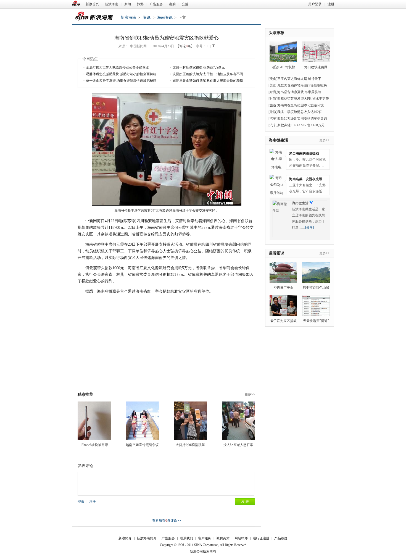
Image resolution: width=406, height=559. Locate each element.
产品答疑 (281, 538)
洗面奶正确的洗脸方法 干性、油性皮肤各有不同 (208, 74)
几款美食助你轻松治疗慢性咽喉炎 (302, 85)
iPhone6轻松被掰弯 (94, 445)
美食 (273, 79)
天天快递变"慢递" (316, 321)
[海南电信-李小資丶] (276, 156)
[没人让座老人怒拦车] (238, 420)
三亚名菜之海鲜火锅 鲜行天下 (299, 79)
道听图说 (276, 253)
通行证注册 (261, 538)
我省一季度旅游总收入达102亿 (299, 112)
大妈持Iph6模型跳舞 (190, 445)
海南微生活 (278, 140)
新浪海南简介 (147, 538)
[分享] (309, 227)
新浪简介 (125, 538)
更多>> (250, 394)
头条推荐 (276, 33)
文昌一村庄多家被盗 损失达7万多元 (199, 67)
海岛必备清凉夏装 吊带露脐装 (299, 92)
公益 (185, 4)
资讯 (147, 17)
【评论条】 (185, 46)
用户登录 (314, 4)
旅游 (140, 4)
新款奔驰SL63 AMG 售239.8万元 (301, 125)
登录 (81, 501)
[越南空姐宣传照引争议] (142, 420)
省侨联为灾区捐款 (283, 321)
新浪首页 (92, 4)
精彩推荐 (85, 394)
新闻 (127, 4)
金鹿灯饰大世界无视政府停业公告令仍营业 (117, 67)
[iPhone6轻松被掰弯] (94, 420)
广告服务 (156, 4)
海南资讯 (165, 17)
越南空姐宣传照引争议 (142, 445)
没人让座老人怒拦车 (238, 445)
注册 (331, 4)
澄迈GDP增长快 (283, 67)
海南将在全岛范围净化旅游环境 (300, 105)
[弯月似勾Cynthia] (276, 181)
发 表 (245, 501)
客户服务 (204, 538)
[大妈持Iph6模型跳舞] (190, 420)
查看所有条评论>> (166, 521)
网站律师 (241, 538)
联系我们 (186, 538)
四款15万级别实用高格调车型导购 (302, 118)
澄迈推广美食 (283, 288)
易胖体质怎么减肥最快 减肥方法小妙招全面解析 (121, 74)
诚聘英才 (223, 538)
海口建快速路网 (316, 67)
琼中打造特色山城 (316, 288)
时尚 (273, 92)
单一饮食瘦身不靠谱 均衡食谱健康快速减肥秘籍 (121, 81)
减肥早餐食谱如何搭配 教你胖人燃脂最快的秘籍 (208, 81)
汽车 (273, 118)
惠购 (172, 4)
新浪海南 (111, 4)
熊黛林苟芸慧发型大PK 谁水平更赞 (303, 99)
